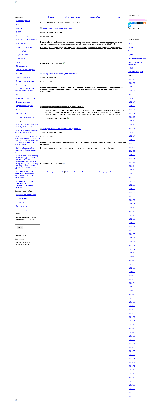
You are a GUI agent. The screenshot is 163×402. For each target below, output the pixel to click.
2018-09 (132, 336)
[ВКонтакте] (132, 23)
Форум (117, 17)
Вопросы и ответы (72, 17)
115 (70, 172)
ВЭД (18, 109)
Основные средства (23, 77)
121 (93, 172)
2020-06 (132, 275)
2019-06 (132, 309)
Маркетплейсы (21, 66)
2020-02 (132, 291)
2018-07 (132, 343)
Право (130, 47)
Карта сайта (95, 17)
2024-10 (132, 79)
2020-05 (132, 279)
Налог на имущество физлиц (27, 40)
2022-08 (132, 177)
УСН (18, 62)
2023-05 (132, 143)
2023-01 (132, 158)
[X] (138, 23)
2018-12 (132, 325)
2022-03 (132, 196)
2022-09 (132, 174)
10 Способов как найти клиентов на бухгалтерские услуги (25, 150)
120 (89, 172)
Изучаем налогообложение (26, 195)
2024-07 (132, 91)
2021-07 (132, 226)
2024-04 (132, 102)
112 (59, 172)
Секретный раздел (22, 210)
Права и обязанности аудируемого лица (57, 28)
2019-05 (132, 313)
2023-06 (132, 140)
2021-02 (132, 245)
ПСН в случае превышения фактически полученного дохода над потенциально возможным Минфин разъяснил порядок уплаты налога (27, 140)
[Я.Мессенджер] (129, 23)
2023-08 (132, 132)
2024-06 (132, 94)
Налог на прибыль (23, 21)
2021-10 (132, 215)
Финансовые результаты (25, 117)
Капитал (19, 73)
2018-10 (132, 332)
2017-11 (132, 374)
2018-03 (132, 358)
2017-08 (132, 385)
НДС (18, 24)
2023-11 (132, 121)
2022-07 (132, 181)
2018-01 (132, 366)
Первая (42, 172)
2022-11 (132, 166)
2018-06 (132, 347)
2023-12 (132, 117)
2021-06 (132, 230)
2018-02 (132, 362)
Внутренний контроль (24, 106)
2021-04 (132, 238)
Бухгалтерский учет (135, 72)
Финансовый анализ (135, 51)
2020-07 (132, 272)
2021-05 (132, 234)
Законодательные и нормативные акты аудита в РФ (61, 129)
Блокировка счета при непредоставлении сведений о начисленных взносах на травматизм (26, 174)
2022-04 (132, 192)
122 (96, 172)
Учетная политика (23, 102)
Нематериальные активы (25, 81)
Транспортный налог (24, 47)
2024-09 (132, 83)
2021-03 (132, 242)
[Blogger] (144, 23)
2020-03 (132, 287)
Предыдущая (51, 172)
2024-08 (132, 87)
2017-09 (132, 381)
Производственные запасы (26, 98)
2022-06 (132, 185)
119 (85, 172)
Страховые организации (137, 58)
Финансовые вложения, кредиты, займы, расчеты (24, 90)
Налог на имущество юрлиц (26, 36)
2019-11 (132, 294)
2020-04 (132, 283)
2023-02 (132, 155)
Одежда (131, 32)
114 (66, 172)
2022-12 (132, 162)
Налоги (19, 28)
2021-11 (132, 211)
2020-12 (132, 253)
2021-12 (132, 208)
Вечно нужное (21, 206)
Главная (51, 17)
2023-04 (132, 147)
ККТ (18, 94)
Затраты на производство (25, 70)
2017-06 (132, 392)
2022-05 (132, 189)
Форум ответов (22, 198)
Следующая (103, 172)
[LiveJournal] (141, 23)
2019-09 (132, 298)
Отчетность (20, 58)
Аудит (130, 55)
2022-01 (132, 204)
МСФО (130, 68)
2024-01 (132, 113)
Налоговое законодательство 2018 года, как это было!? (26, 131)
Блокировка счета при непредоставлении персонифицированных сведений (24, 184)
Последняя (113, 172)
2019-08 (132, 302)
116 (74, 172)
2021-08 (132, 223)
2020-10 (132, 260)
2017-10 (132, 377)
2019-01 (132, 321)
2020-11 (132, 257)
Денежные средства (23, 85)
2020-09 (132, 264)
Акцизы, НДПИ (22, 51)
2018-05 (132, 351)
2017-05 (132, 396)
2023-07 (132, 136)
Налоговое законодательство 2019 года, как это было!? (26, 126)
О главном (20, 202)
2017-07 (132, 389)
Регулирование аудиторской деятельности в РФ (60, 74)
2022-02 (132, 200)
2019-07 (132, 306)
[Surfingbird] (129, 25)
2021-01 (132, 249)
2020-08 (132, 268)
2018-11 (132, 328)
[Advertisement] (83, 55)
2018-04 (132, 355)
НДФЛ (18, 32)
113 (62, 172)
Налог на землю (22, 43)
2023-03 (132, 151)
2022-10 (132, 170)
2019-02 (132, 317)
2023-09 (132, 128)
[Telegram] (135, 23)
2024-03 (132, 106)
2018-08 (132, 340)
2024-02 (132, 109)
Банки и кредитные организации (135, 63)
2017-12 (132, 370)
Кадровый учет (22, 113)
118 (81, 172)
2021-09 (132, 219)
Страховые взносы (23, 55)
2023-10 (132, 125)
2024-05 (132, 98)
